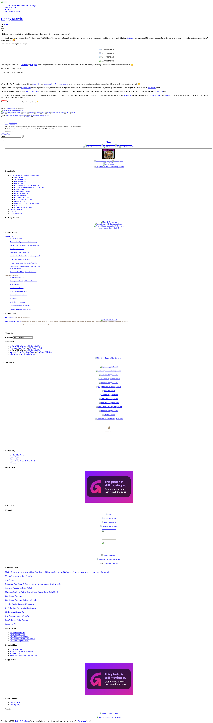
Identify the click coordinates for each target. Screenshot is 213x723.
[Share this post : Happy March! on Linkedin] (37, 112)
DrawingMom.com (61, 84)
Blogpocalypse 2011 (16, 268)
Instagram (130, 38)
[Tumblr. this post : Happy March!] (52, 112)
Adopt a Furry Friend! (22, 191)
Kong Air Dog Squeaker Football (21, 651)
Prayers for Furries (20, 195)
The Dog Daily (15, 704)
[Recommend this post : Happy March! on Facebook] (23, 112)
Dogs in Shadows (31, 91)
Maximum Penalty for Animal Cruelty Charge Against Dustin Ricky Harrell (31, 592)
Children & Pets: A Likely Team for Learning (23, 272)
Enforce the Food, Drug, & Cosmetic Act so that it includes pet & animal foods (32, 584)
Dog (109, 427)
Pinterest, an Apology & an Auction (20, 309)
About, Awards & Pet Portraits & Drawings (20, 6)
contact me (152, 88)
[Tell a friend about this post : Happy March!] (72, 112)
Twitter (159, 95)
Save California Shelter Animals (16, 620)
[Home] (4, 2)
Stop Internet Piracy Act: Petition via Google (20, 600)
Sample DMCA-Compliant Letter (20, 259)
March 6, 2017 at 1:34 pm (11, 124)
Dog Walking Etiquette (17, 238)
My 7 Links (13, 298)
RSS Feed (127, 95)
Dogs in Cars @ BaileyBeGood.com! (27, 185)
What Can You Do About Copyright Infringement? (25, 256)
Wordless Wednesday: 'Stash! (18, 295)
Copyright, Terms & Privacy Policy (26, 203)
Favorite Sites (19, 189)
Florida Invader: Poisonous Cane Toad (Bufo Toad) (25, 266)
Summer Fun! (5, 133)
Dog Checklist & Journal (23, 199)
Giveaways (18, 205)
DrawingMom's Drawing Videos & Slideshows (23, 281)
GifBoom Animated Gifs (23, 207)
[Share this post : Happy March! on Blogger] (7, 112)
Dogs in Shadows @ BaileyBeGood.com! (29, 187)
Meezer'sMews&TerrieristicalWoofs (22, 352)
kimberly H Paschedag (18, 346)
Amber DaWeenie (13, 123)
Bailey (5, 24)
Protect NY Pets (11, 624)
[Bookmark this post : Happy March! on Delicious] (13, 112)
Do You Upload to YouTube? (18, 291)
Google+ (168, 95)
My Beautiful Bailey (5, 134)
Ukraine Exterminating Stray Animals (18, 576)
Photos (16, 115)
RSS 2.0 (28, 116)
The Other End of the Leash (19, 637)
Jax (13, 115)
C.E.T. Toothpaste (16, 649)
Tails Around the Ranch (18, 348)
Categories (9, 337)
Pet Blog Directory (112, 563)
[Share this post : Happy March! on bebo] (3, 112)
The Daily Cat (15, 703)
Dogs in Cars (26, 88)
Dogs (11, 115)
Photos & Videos (11, 8)
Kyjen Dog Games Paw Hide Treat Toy (24, 655)
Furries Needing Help (21, 193)
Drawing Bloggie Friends (17, 277)
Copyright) (82, 721)
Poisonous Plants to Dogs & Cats (19, 252)
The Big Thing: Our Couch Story (20, 305)
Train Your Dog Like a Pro (19, 641)
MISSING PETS (20, 201)
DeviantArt (48, 84)
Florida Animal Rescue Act (14, 612)
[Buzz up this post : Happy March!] (30, 112)
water (48, 115)
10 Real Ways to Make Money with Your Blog (23, 263)
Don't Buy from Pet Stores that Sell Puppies (20, 608)
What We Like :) (20, 177)
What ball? (13, 463)
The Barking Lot (20, 179)
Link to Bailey (19, 183)
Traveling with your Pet (17, 249)
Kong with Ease (14, 284)
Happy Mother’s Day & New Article (23, 461)
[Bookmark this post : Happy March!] (67, 112)
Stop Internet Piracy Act (13, 596)
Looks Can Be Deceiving (17, 302)
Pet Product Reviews (12, 12)
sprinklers (37, 115)
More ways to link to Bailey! (109, 228)
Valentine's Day (22, 115)
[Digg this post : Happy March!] (18, 112)
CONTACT (9, 10)
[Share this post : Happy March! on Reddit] (42, 112)
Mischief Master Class (17, 635)
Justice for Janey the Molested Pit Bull (18, 588)
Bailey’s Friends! (20, 181)
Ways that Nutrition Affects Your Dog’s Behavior (24, 245)
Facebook (24, 65)
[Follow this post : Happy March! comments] (62, 112)
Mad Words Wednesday (17, 288)
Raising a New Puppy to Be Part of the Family (23, 242)
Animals (7, 115)
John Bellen (14, 354)
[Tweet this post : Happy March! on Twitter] (58, 112)
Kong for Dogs (15, 653)
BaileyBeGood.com (11, 108)
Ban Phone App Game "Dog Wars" (17, 616)
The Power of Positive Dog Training (22, 639)
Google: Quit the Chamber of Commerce (19, 604)
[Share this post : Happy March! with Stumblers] (47, 112)
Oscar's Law (9, 580)
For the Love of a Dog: (18, 633)
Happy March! (12, 19)
